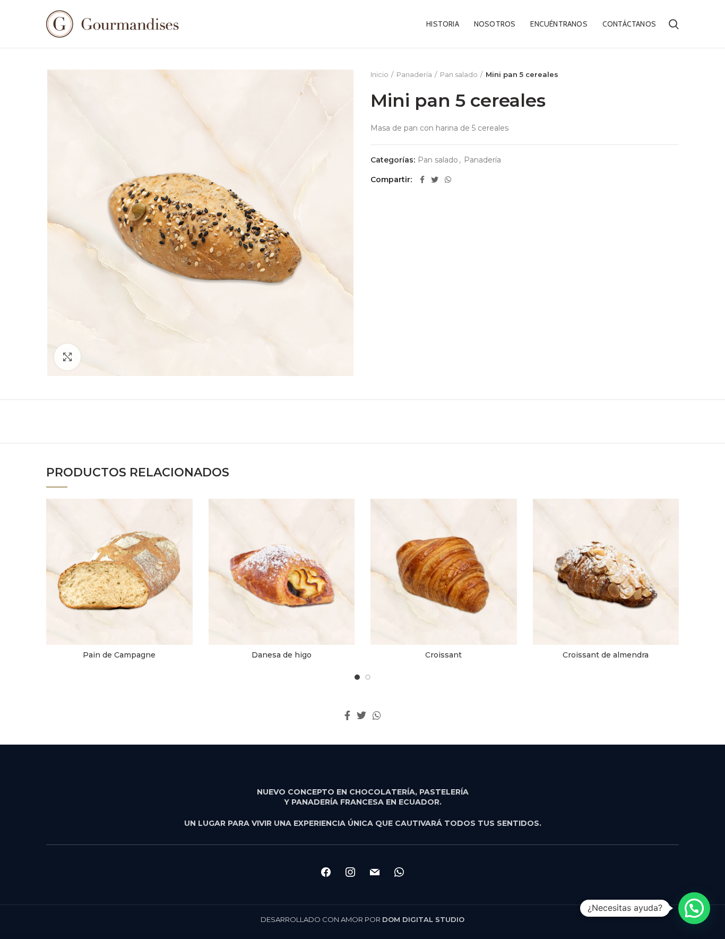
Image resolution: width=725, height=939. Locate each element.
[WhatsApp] (448, 179)
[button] (694, 908)
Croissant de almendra (606, 655)
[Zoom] (67, 357)
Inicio (379, 74)
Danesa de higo (282, 655)
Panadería (414, 74)
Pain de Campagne (119, 655)
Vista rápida (184, 516)
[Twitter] (435, 179)
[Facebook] (422, 179)
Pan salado (459, 74)
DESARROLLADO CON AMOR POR (362, 919)
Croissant (443, 655)
